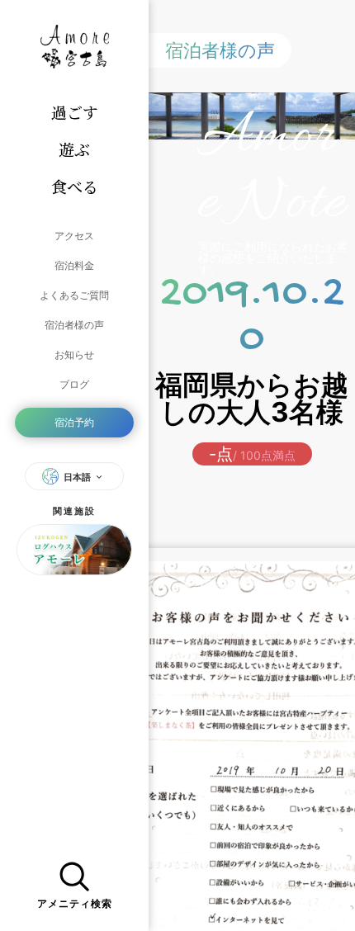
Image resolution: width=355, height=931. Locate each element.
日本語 (77, 477)
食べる (74, 186)
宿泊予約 (74, 422)
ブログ (74, 384)
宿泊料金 (74, 265)
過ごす (74, 112)
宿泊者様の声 (74, 325)
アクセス (74, 235)
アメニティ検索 (74, 904)
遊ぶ (74, 149)
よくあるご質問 (74, 295)
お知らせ (74, 354)
